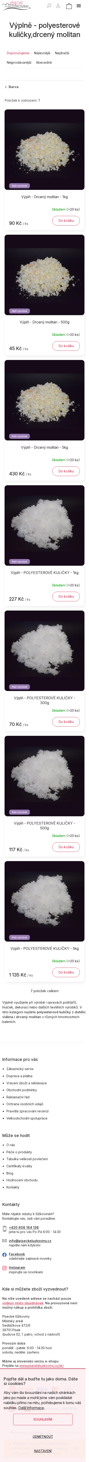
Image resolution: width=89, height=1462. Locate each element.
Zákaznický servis (20, 1069)
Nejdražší (62, 53)
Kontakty (12, 1187)
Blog (9, 1173)
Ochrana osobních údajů (24, 1104)
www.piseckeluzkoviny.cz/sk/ (41, 1366)
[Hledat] (49, 5)
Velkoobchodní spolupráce (26, 1118)
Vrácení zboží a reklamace (26, 1083)
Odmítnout (43, 1437)
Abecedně (44, 62)
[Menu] (78, 5)
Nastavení (43, 1451)
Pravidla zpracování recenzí (27, 1111)
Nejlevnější (42, 53)
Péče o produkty (19, 1152)
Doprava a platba (19, 1076)
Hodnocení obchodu (22, 1180)
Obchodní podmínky (21, 1090)
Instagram (17, 1267)
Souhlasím (42, 1419)
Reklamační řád (17, 1097)
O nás (10, 1145)
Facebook (17, 1254)
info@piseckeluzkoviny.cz (30, 1241)
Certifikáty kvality (19, 1166)
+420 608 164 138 (24, 1227)
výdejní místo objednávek (22, 1303)
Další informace (31, 1407)
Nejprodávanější (19, 62)
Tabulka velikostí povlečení (27, 1159)
